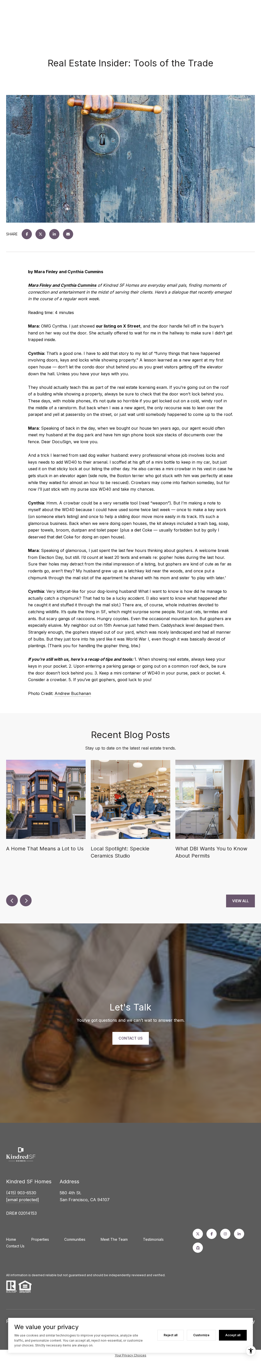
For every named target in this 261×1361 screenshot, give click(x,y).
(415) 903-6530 (21, 1192)
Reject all (170, 1335)
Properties (40, 1239)
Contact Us (15, 1246)
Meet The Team (114, 1239)
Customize (201, 1335)
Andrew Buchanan (73, 693)
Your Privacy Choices (130, 1355)
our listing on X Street (118, 326)
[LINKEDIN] (239, 1234)
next (26, 900)
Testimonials (153, 1239)
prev (12, 900)
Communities (74, 1239)
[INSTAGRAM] (225, 1234)
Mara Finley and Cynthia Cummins (62, 285)
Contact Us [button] (131, 1038)
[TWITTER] (198, 1234)
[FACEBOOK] (211, 1234)
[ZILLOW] (198, 1248)
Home (11, 1239)
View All (240, 901)
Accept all (232, 1335)
